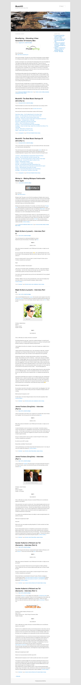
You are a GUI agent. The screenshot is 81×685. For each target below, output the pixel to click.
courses (40, 91)
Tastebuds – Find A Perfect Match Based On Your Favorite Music (28, 168)
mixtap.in (44, 224)
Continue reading (27, 221)
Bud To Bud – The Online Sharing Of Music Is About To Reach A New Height (30, 158)
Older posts (17, 676)
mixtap (41, 224)
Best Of (30, 132)
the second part (42, 600)
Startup (25, 93)
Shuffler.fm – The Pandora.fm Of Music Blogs (24, 163)
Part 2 (45, 299)
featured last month (19, 298)
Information (21, 30)
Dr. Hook (35, 219)
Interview (26, 284)
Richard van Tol (34, 582)
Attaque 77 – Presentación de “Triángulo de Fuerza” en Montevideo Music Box (59, 49)
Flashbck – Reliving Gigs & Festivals (22, 161)
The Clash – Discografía (58, 51)
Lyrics (33, 284)
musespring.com (18, 93)
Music (22, 93)
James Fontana (31, 451)
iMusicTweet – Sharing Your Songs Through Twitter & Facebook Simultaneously (30, 118)
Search (40, 284)
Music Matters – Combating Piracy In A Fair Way (24, 120)
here (37, 239)
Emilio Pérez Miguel (28, 42)
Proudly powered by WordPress (40, 680)
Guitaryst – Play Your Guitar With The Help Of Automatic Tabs (27, 157)
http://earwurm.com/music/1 (21, 644)
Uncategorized (21, 132)
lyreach (30, 284)
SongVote (25, 463)
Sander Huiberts (40, 582)
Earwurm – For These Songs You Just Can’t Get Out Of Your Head (28, 115)
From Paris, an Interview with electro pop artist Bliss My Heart (59, 40)
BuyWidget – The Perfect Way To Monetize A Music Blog (26, 170)
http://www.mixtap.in (21, 194)
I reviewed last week (42, 595)
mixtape (47, 224)
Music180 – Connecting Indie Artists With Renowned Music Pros (27, 164)
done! (40, 150)
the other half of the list (37, 108)
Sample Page (27, 30)
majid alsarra (36, 284)
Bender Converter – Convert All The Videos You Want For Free (27, 160)
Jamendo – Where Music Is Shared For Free (24, 128)
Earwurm (19, 551)
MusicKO (19, 6)
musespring (47, 91)
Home (17, 30)
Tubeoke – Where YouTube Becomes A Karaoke (24, 123)
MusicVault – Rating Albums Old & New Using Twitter (25, 121)
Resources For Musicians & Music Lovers (26, 91)
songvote (38, 451)
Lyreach (31, 297)
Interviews (20, 284)
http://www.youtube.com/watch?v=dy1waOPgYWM (35, 577)
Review (36, 132)
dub (39, 224)
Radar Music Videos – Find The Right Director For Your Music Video (28, 114)
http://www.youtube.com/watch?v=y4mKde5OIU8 (34, 578)
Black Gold (42, 208)
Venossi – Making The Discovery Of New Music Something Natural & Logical (30, 165)
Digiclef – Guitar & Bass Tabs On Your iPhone (24, 130)
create (37, 224)
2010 (27, 132)
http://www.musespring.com (23, 54)
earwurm (26, 582)
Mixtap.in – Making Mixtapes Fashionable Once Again (25, 167)
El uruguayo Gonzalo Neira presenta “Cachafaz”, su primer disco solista (59, 36)
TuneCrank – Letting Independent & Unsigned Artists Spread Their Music (29, 155)
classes (37, 91)
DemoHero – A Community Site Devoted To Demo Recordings (27, 124)
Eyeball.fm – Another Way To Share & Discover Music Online (27, 117)
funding (43, 91)
